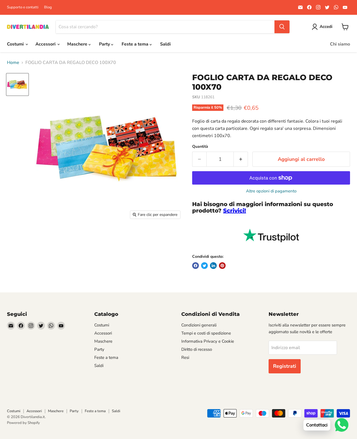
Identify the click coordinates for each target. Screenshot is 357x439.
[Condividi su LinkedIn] (213, 265)
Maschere (77, 44)
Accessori (46, 44)
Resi (185, 357)
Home (13, 62)
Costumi (16, 44)
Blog (48, 7)
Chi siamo (340, 44)
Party (105, 44)
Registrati (284, 366)
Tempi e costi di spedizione (206, 333)
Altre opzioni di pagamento (271, 191)
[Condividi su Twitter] (204, 265)
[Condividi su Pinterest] (222, 265)
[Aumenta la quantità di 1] (241, 159)
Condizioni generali (198, 325)
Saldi (165, 44)
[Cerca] (282, 26)
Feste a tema (135, 44)
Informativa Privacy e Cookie (207, 341)
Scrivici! (234, 210)
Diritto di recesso (196, 349)
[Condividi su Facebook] (195, 265)
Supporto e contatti (22, 7)
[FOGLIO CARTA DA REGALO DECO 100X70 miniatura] (17, 84)
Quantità (200, 146)
